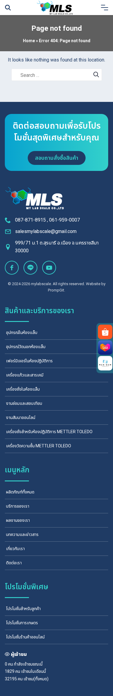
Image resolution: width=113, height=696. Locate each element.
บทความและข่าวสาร (22, 534)
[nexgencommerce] (105, 363)
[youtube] (49, 268)
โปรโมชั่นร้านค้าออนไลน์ (25, 637)
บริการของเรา (17, 506)
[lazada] (105, 347)
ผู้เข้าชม (19, 654)
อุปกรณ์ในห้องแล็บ (21, 332)
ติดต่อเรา (14, 562)
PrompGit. (56, 290)
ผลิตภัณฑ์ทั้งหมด (20, 492)
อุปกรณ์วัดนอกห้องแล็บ (26, 346)
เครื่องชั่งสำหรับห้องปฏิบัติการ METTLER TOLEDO (49, 431)
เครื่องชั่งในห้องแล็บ (23, 389)
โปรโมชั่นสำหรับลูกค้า (23, 608)
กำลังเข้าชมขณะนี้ (28, 664)
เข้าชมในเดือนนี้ (33, 671)
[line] (30, 268)
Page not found (56, 28)
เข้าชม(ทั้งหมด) (36, 678)
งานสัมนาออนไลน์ (20, 417)
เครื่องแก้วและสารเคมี (24, 375)
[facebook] (12, 268)
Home (29, 40)
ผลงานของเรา (18, 520)
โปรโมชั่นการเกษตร (22, 622)
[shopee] (105, 332)
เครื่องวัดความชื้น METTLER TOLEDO (38, 445)
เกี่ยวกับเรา (15, 548)
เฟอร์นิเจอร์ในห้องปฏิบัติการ (29, 360)
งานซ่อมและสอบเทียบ (24, 403)
